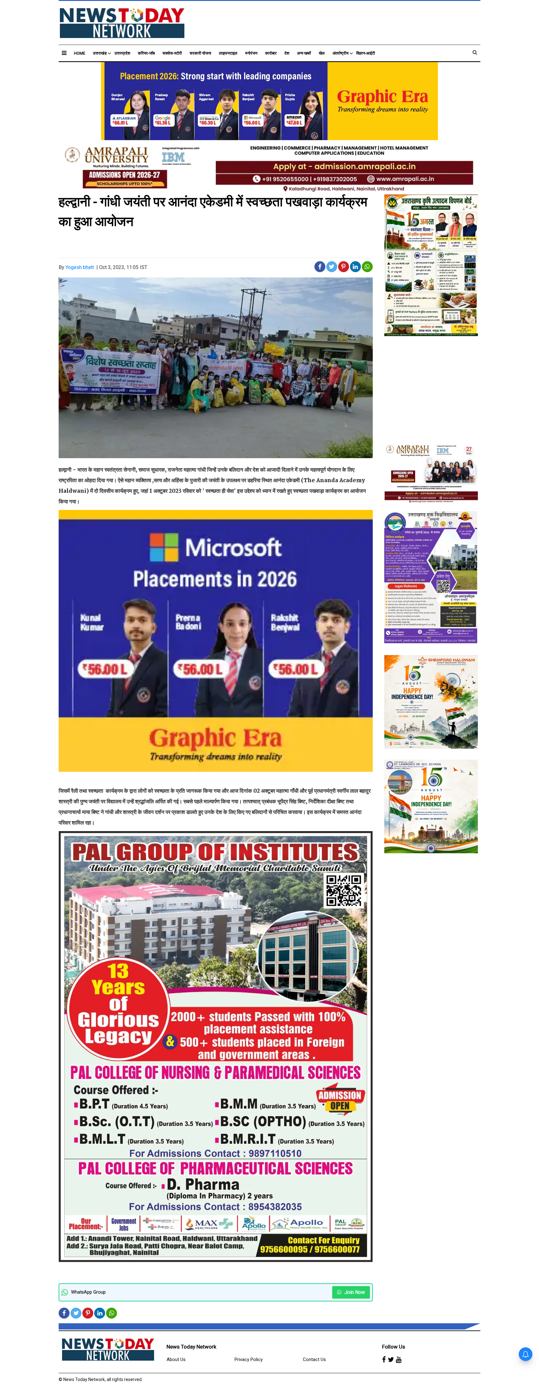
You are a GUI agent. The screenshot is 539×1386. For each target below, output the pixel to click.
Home (79, 53)
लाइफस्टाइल (228, 53)
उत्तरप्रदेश (122, 53)
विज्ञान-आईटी (365, 53)
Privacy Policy (249, 1359)
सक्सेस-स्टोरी (172, 53)
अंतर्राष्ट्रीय (340, 53)
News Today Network (191, 1347)
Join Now (354, 1292)
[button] (64, 53)
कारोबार (271, 53)
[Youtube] (398, 1360)
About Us (176, 1359)
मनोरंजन (251, 53)
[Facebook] (384, 1360)
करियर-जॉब (146, 53)
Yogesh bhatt (80, 267)
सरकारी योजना (200, 53)
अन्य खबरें (304, 53)
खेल (322, 53)
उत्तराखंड (100, 53)
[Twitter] (391, 1360)
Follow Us (393, 1347)
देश (286, 53)
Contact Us (314, 1359)
